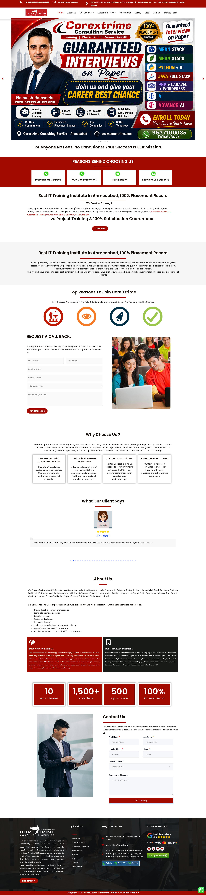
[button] (87, 13)
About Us (71, 12)
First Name (114, 737)
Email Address (116, 749)
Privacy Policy (170, 12)
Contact (156, 12)
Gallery (138, 12)
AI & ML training (82, 214)
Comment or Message (118, 775)
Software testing (159, 211)
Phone (146, 749)
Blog (147, 12)
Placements (125, 12)
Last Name (148, 737)
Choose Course (116, 761)
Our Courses (86, 12)
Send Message (37, 410)
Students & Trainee (107, 12)
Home (61, 12)
